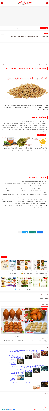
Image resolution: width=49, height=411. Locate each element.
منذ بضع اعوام (43, 147)
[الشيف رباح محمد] (24, 3)
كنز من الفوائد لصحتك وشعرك (25, 289)
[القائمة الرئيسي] (47, 3)
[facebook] (14, 409)
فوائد (46, 33)
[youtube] (12, 409)
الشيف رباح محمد (35, 409)
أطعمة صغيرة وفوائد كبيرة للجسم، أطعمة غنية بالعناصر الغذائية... (41, 274)
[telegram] (4, 409)
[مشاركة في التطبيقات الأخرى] (20, 232)
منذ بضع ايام (45, 270)
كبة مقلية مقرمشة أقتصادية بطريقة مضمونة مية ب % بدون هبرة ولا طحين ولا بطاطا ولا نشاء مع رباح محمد (25, 337)
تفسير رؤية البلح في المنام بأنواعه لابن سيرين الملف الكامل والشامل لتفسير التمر (31, 350)
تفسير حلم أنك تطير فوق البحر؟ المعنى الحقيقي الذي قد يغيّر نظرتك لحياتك (16, 373)
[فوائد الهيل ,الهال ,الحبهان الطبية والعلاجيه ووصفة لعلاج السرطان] (24, 142)
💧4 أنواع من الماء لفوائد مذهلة (9, 289)
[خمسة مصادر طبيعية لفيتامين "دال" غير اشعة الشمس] (39, 142)
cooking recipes (43, 298)
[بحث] (2, 3)
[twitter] (8, 409)
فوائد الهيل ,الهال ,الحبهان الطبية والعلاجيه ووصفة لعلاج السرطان (25, 149)
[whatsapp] (2, 409)
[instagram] (10, 409)
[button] (40, 232)
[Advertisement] (24, 16)
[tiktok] (6, 409)
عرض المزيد (4, 257)
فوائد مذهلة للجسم (43, 289)
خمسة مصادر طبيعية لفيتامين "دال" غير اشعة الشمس (40, 149)
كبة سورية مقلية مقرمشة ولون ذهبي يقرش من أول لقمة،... (27, 28)
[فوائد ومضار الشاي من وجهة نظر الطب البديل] (9, 142)
